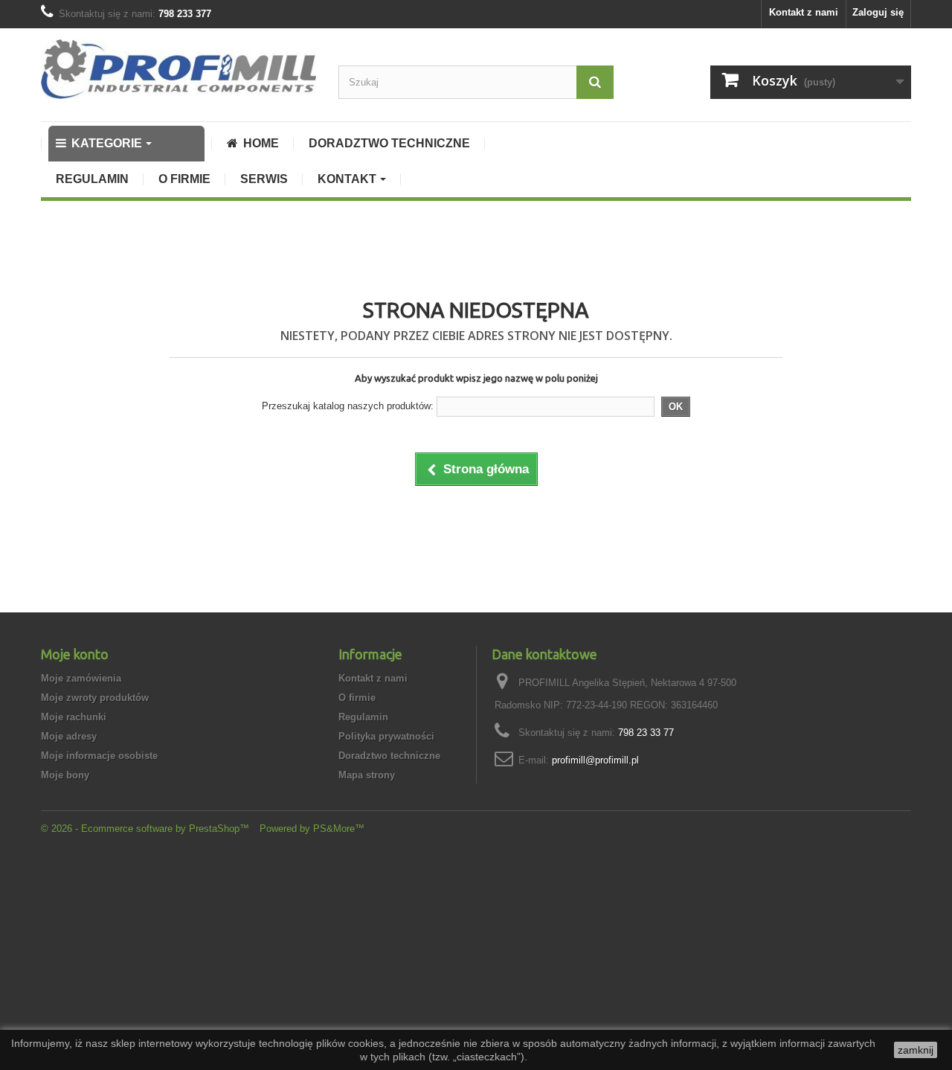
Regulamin (363, 717)
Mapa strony (366, 775)
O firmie (357, 697)
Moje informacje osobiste (99, 755)
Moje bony (65, 775)
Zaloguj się (878, 12)
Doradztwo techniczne (389, 755)
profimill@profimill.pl (595, 760)
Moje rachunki (73, 717)
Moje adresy (69, 736)
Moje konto (75, 654)
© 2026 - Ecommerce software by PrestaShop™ (146, 828)
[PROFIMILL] (178, 69)
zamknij (915, 1050)
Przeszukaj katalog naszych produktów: (348, 405)
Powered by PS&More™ (312, 828)
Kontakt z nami (803, 12)
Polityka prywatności (386, 736)
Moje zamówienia (81, 678)
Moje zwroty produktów (95, 697)
